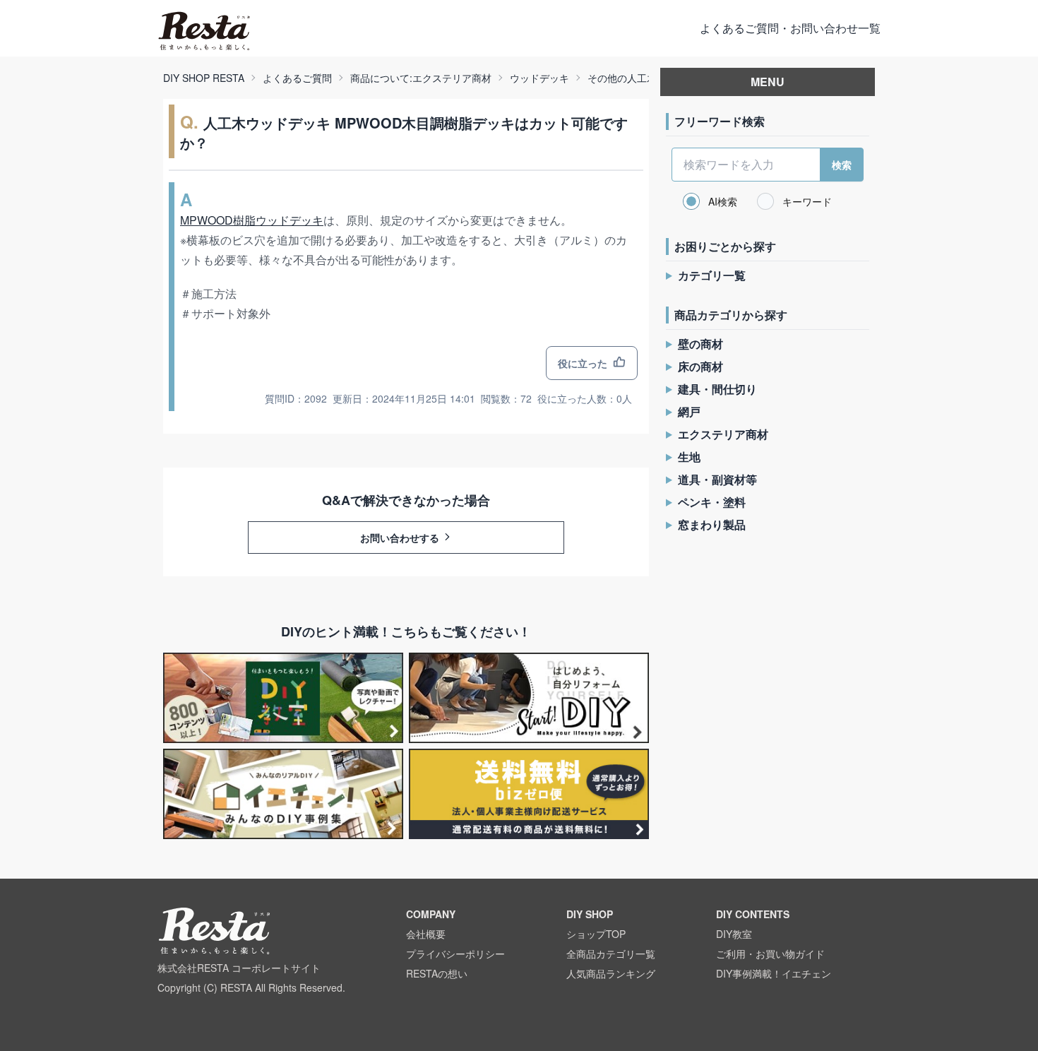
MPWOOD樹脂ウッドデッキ (251, 220)
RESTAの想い (436, 973)
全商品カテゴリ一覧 (610, 953)
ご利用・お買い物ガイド (770, 953)
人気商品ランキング (610, 973)
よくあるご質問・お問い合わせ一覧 (790, 28)
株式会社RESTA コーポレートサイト (239, 968)
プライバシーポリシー (455, 953)
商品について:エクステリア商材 (420, 78)
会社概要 (426, 934)
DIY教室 (734, 934)
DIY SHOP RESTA (203, 78)
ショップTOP (596, 934)
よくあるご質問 (297, 78)
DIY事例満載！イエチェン (773, 973)
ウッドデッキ (539, 78)
